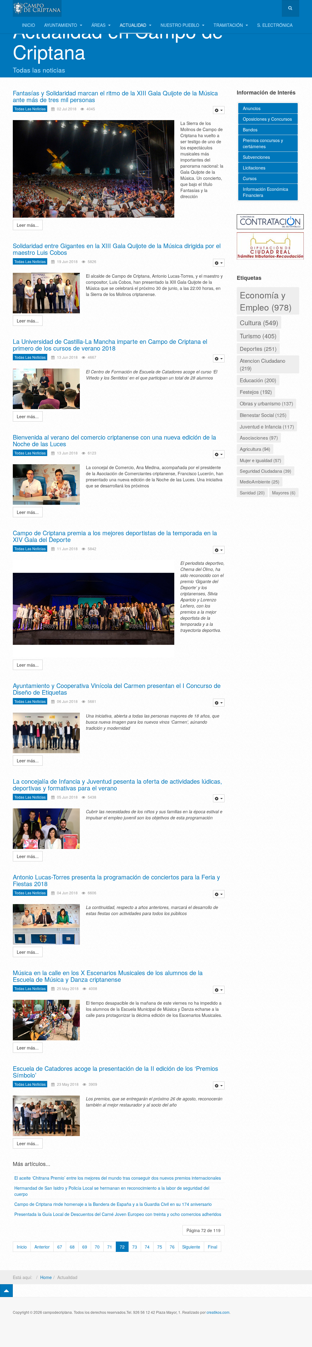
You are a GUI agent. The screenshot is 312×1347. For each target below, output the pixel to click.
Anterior (42, 1247)
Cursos (250, 178)
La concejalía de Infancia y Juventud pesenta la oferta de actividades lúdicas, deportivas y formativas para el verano (117, 784)
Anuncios (252, 108)
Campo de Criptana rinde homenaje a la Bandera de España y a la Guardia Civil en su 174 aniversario (113, 1204)
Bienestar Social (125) (263, 415)
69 (84, 1247)
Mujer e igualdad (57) (260, 460)
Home (46, 1277)
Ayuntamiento (61, 25)
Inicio (28, 25)
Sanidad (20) (252, 493)
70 (97, 1247)
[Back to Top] (6, 1290)
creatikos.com (218, 1312)
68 (72, 1247)
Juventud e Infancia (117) (267, 426)
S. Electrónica (274, 25)
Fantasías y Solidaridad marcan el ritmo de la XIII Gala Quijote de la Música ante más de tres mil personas (115, 96)
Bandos (250, 130)
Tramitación (229, 25)
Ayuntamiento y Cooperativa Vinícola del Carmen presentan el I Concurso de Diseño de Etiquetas (117, 689)
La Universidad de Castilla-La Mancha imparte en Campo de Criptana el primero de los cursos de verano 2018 (110, 344)
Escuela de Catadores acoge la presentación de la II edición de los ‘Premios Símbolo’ (115, 1071)
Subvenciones (256, 157)
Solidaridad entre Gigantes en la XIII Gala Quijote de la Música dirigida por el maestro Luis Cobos (117, 249)
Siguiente (191, 1247)
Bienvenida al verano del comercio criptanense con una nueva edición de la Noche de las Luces (114, 440)
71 (109, 1247)
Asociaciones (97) (259, 437)
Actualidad (133, 25)
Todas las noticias (30, 108)
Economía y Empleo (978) (266, 301)
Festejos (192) (256, 391)
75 (159, 1247)
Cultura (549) (259, 322)
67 (59, 1247)
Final (212, 1247)
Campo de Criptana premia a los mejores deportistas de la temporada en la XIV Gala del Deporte (115, 536)
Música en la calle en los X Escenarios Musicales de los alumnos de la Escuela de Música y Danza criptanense (108, 976)
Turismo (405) (258, 335)
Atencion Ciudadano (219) (262, 364)
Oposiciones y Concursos (267, 119)
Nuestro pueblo (180, 25)
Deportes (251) (258, 348)
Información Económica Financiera (265, 192)
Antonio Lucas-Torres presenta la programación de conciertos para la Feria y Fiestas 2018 (116, 880)
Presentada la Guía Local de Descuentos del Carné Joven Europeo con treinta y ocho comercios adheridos (117, 1214)
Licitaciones (254, 168)
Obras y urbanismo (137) (266, 403)
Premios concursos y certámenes (263, 143)
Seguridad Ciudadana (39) (265, 471)
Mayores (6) (284, 493)
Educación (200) (258, 380)
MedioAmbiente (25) (259, 482)
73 (134, 1247)
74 (147, 1247)
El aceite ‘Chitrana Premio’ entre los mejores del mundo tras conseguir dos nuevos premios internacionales (117, 1178)
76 (172, 1247)
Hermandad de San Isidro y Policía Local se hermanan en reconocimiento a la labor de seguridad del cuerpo (111, 1191)
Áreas (99, 25)
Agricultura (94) (255, 448)
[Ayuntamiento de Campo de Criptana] (37, 8)
